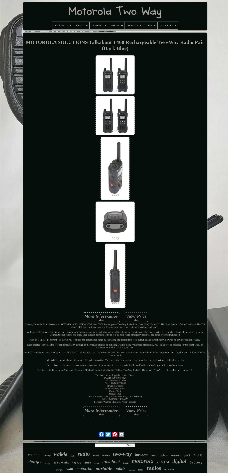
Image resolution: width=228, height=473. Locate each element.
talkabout (111, 461)
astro (87, 462)
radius (47, 463)
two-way (122, 454)
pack (187, 455)
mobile (163, 455)
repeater (169, 469)
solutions (132, 470)
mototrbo (84, 468)
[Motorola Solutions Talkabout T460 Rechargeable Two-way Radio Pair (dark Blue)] (115, 75)
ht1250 (198, 455)
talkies (140, 470)
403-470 (76, 462)
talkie (120, 468)
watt (70, 469)
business (141, 455)
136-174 (163, 461)
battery (196, 462)
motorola (143, 461)
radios (154, 468)
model (96, 455)
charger (35, 461)
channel (34, 454)
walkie (60, 454)
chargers (59, 470)
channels (175, 455)
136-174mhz (61, 462)
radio (84, 454)
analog (47, 455)
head (96, 463)
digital (179, 461)
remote (106, 455)
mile (153, 455)
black (126, 463)
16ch (72, 456)
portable (104, 468)
